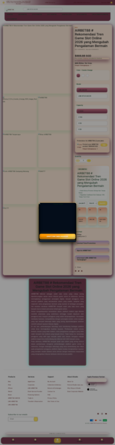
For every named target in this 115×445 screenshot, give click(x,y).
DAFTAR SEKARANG (57, 236)
